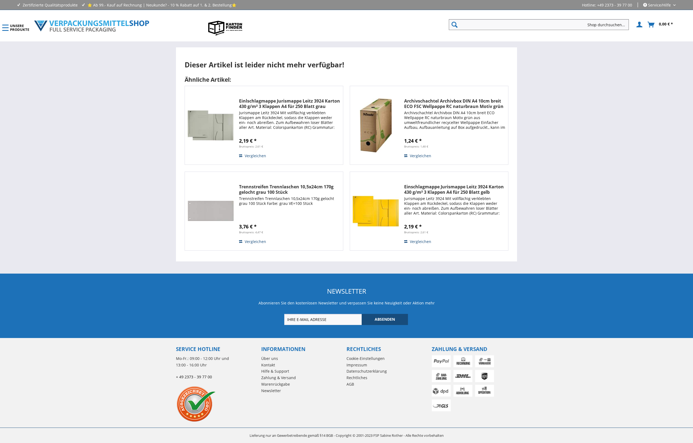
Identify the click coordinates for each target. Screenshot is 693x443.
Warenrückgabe (275, 384)
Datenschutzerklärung (366, 371)
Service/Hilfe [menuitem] (659, 5)
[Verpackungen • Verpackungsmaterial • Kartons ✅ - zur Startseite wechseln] (92, 26)
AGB (350, 384)
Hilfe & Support (275, 371)
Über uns (269, 358)
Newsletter (271, 390)
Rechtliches (356, 377)
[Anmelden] (638, 24)
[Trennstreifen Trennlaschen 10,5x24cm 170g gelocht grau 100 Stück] (211, 211)
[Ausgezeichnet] (217, 404)
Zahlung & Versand (278, 377)
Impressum (356, 364)
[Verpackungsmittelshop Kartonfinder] (225, 28)
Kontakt (268, 364)
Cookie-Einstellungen (365, 358)
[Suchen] (454, 24)
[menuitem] (541, 24)
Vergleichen (255, 155)
